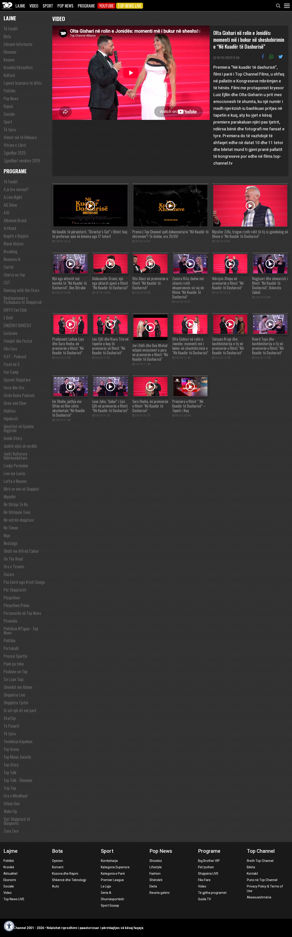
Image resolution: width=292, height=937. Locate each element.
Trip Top (10, 788)
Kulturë (9, 75)
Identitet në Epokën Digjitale (19, 428)
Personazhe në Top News (22, 613)
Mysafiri (10, 497)
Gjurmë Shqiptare (17, 380)
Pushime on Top (15, 671)
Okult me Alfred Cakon (21, 551)
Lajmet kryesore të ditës (23, 83)
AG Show (10, 205)
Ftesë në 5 (12, 364)
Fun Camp (11, 372)
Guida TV (204, 899)
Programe (86, 6)
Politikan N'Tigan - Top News (21, 631)
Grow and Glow (15, 403)
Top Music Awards (17, 757)
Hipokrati (11, 418)
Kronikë (8, 867)
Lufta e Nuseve (15, 481)
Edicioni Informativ (18, 44)
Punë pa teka (14, 664)
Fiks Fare (10, 349)
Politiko (10, 640)
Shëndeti (155, 880)
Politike (10, 91)
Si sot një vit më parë (20, 710)
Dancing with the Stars (21, 290)
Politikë (8, 861)
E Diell (8, 318)
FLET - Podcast (15, 356)
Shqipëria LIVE (208, 873)
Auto (55, 886)
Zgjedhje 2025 (15, 153)
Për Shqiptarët (15, 590)
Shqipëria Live (14, 695)
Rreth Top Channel (260, 861)
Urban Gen (12, 803)
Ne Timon (11, 528)
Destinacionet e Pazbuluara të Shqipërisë (23, 300)
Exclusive (10, 333)
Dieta (153, 886)
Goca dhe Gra (14, 387)
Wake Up (10, 811)
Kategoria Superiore (115, 867)
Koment (57, 867)
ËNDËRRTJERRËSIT (17, 325)
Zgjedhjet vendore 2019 (22, 160)
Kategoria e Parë (113, 873)
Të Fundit (11, 29)
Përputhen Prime (16, 605)
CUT (7, 282)
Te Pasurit (11, 726)
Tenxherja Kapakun (18, 741)
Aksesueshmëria (259, 897)
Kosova (9, 60)
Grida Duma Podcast (19, 395)
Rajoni (8, 106)
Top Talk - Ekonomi (18, 780)
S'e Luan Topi (13, 679)
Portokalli (11, 648)
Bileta (251, 867)
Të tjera (10, 129)
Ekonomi (10, 52)
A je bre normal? (16, 189)
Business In (12, 259)
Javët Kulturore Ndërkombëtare (15, 456)
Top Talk (10, 772)
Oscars (9, 574)
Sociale (9, 114)
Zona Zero (11, 831)
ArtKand (10, 228)
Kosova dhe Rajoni (65, 873)
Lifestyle (155, 867)
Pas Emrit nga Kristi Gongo (24, 582)
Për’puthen (206, 867)
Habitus (10, 411)
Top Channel (261, 851)
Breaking (10, 251)
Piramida (10, 621)
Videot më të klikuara (20, 137)
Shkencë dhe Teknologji (69, 880)
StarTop (10, 718)
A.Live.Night (13, 197)
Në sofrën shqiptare (19, 520)
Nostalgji (10, 543)
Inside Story (13, 438)
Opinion (57, 861)
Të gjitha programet (212, 893)
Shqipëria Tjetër (16, 702)
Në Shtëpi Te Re (16, 504)
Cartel (8, 267)
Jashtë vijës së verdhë (20, 446)
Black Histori (13, 244)
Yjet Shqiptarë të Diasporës (17, 821)
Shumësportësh (112, 899)
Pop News (65, 6)
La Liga (106, 886)
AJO (6, 213)
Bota (7, 36)
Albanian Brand (15, 220)
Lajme (20, 6)
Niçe (7, 535)
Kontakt (252, 873)
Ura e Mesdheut (16, 796)
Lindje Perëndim (16, 465)
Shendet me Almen (18, 687)
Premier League (112, 880)
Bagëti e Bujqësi (16, 236)
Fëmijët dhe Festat (18, 341)
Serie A (106, 893)
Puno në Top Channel (262, 880)
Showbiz (155, 861)
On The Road (13, 559)
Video (33, 6)
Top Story (11, 765)
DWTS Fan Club (15, 310)
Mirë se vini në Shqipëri (21, 489)
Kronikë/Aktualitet (18, 67)
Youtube (106, 6)
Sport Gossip (110, 905)
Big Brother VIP (209, 861)
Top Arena (11, 749)
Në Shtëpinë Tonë (17, 512)
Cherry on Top (14, 275)
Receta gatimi (159, 893)
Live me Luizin (14, 473)
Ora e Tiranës (14, 566)
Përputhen (12, 597)
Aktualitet (10, 873)
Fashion (155, 873)
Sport (48, 6)
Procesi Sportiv (15, 656)
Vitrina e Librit (15, 145)
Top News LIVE (129, 6)
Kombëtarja (109, 861)
